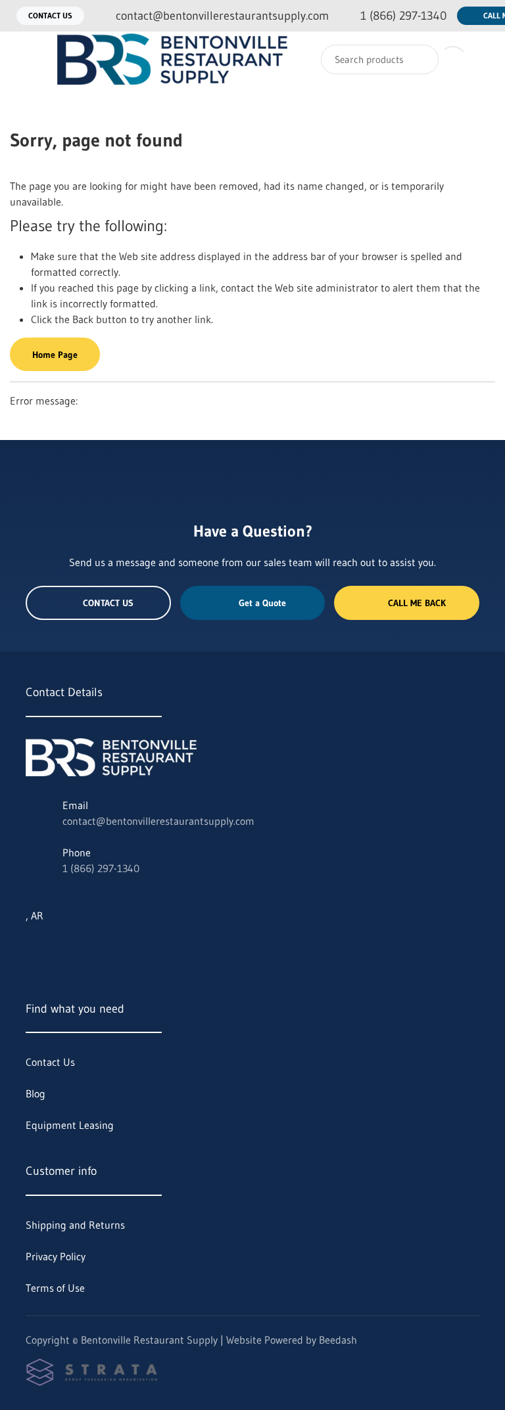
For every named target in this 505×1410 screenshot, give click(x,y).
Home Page (55, 355)
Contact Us (50, 15)
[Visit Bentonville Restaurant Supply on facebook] (87, 947)
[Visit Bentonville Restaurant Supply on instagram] (59, 947)
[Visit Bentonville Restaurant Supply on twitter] (31, 947)
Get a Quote (262, 603)
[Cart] (481, 59)
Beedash (338, 1339)
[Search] (420, 59)
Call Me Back (417, 603)
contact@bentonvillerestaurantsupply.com (158, 820)
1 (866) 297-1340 (100, 868)
